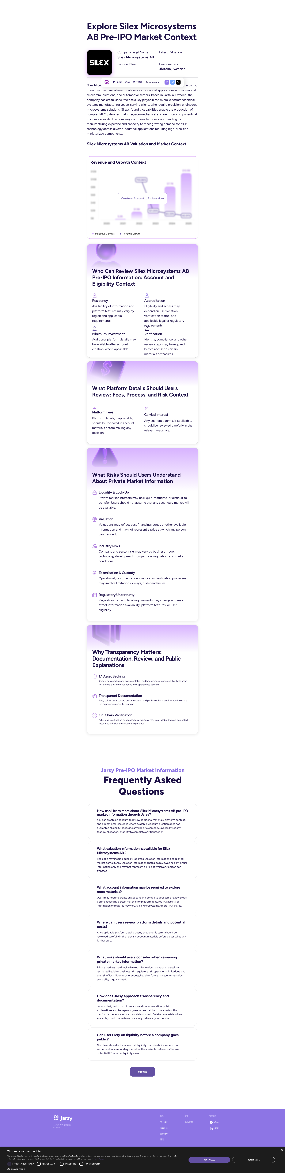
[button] (94, 1169)
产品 (127, 82)
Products (164, 1128)
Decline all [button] (254, 1160)
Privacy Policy (98, 1159)
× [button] (282, 1150)
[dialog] (142, 1160)
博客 (162, 1139)
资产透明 (164, 1133)
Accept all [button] (209, 1160)
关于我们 (164, 1122)
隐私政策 (189, 1122)
